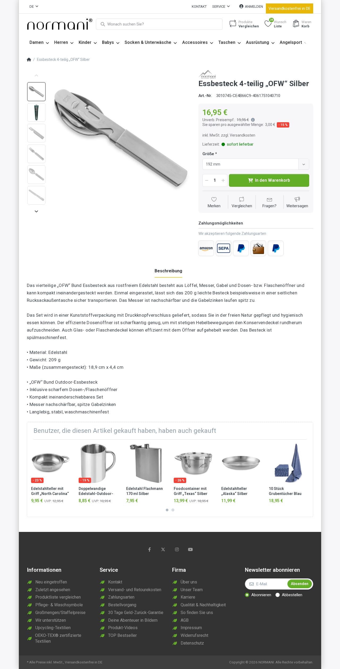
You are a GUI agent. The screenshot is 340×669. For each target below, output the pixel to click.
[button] (252, 119)
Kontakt (199, 7)
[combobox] (255, 164)
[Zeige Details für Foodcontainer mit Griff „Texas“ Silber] (193, 463)
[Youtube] (191, 549)
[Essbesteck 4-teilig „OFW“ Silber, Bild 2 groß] (36, 112)
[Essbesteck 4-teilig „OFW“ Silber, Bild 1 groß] (36, 91)
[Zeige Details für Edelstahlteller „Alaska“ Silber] (241, 463)
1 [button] (167, 510)
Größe (208, 153)
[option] (120, 140)
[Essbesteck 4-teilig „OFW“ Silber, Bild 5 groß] (36, 174)
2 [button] (173, 510)
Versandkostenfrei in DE (290, 8)
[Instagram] (177, 549)
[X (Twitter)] (163, 549)
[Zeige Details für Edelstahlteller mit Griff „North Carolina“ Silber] (50, 463)
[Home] (29, 59)
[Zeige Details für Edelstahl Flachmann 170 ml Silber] (145, 463)
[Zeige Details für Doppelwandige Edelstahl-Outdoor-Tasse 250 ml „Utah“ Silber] (98, 463)
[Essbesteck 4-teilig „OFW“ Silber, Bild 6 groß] (36, 195)
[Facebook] (149, 549)
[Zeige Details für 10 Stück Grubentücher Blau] (288, 463)
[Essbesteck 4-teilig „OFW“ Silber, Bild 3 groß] (36, 133)
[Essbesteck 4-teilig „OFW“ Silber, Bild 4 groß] (36, 154)
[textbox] (251, 164)
